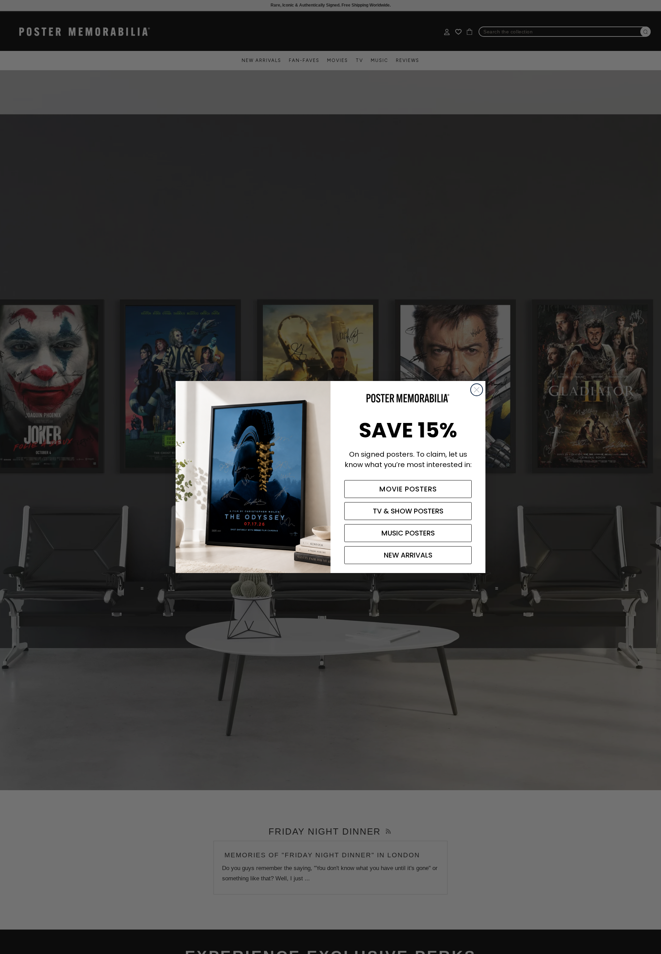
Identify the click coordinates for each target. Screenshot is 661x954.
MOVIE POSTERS (408, 489)
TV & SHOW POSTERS (408, 511)
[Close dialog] (477, 390)
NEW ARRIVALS (408, 555)
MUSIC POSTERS (408, 533)
